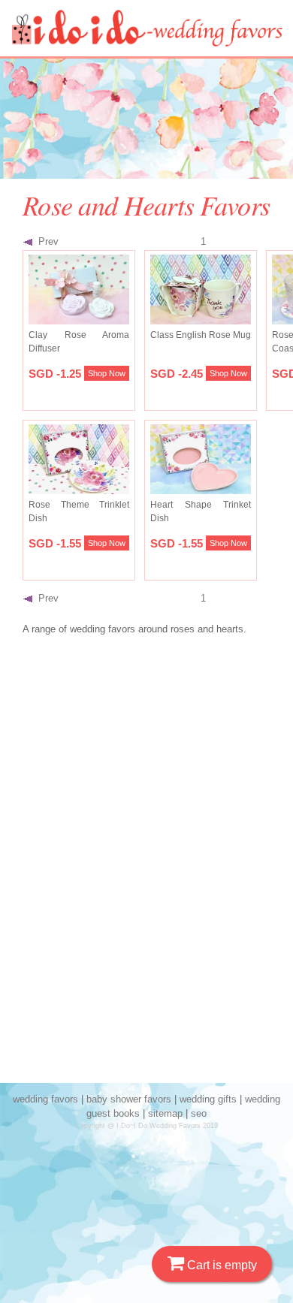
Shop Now (106, 373)
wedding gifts (208, 1099)
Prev (45, 241)
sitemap (165, 1113)
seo (199, 1113)
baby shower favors (128, 1099)
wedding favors (45, 1099)
